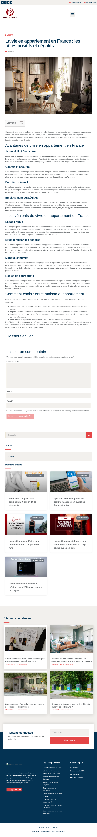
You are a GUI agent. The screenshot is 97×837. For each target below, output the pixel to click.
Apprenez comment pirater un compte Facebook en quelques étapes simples (69, 502)
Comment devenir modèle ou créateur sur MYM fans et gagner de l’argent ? (25, 587)
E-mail (10, 401)
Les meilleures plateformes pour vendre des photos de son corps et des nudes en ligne (70, 544)
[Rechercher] (89, 435)
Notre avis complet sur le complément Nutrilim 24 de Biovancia (22, 502)
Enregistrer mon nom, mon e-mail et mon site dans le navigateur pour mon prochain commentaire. (49, 411)
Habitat (9, 35)
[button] (72, 14)
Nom (9, 392)
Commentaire (13, 361)
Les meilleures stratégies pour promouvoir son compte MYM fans (24, 544)
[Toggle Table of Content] (20, 123)
